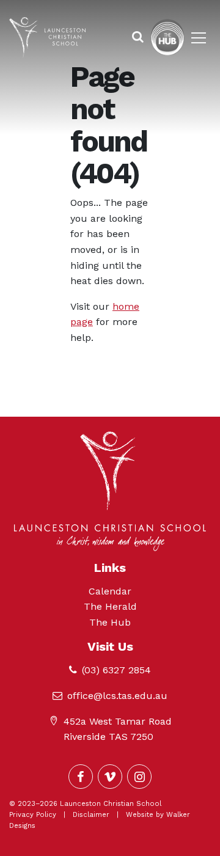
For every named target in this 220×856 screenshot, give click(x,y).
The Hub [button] (110, 622)
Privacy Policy (32, 815)
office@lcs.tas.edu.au (117, 695)
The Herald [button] (110, 606)
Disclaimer (91, 815)
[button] (138, 37)
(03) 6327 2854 (116, 670)
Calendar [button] (110, 591)
